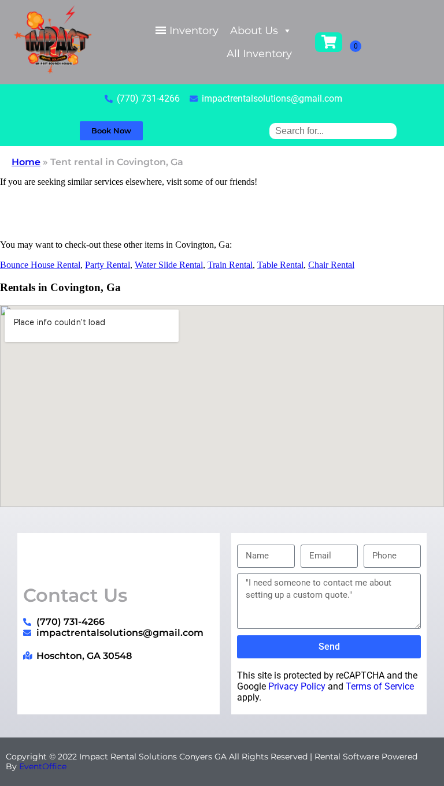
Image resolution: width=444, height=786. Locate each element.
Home (26, 162)
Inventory (194, 30)
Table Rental (280, 265)
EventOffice (42, 766)
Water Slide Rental (169, 265)
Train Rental (230, 265)
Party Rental (107, 265)
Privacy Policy (296, 686)
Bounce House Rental (40, 265)
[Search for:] (333, 131)
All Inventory (259, 53)
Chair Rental (331, 265)
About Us (254, 30)
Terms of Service (380, 686)
